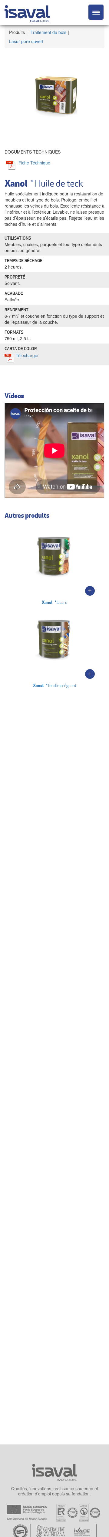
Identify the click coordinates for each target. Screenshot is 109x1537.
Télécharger (27, 355)
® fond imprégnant (54, 685)
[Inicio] (27, 13)
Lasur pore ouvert (26, 41)
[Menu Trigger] (96, 12)
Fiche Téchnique (34, 163)
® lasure (54, 602)
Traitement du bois (48, 32)
